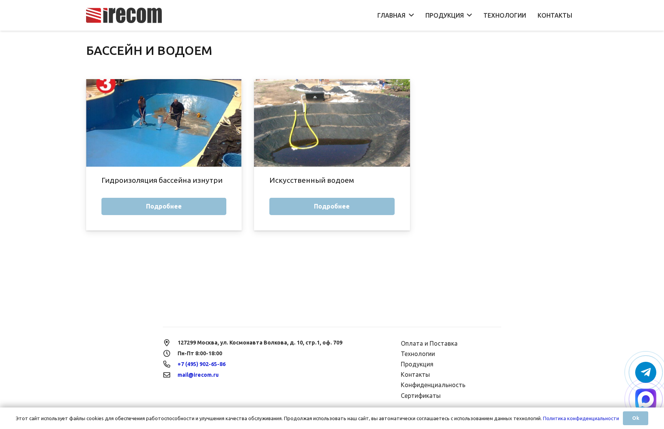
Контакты (415, 374)
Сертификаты (421, 395)
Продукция (417, 364)
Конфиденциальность (433, 384)
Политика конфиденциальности (581, 418)
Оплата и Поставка (429, 343)
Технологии (418, 353)
